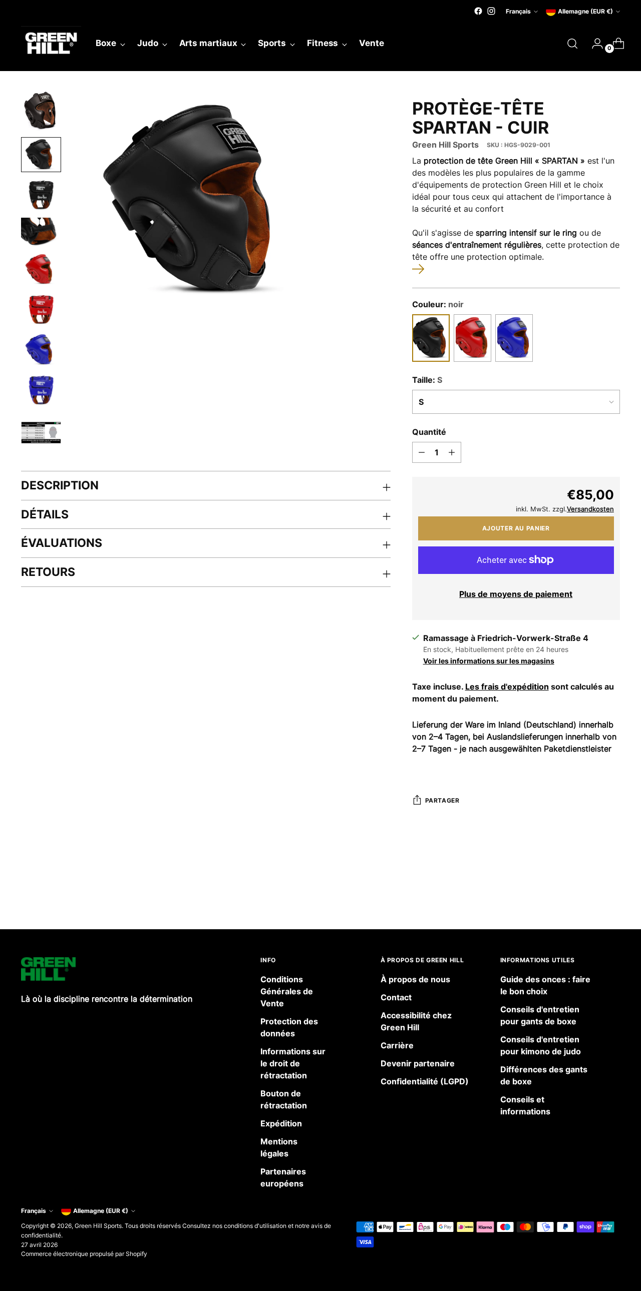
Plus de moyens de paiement (515, 594)
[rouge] (472, 338)
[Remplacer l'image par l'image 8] (41, 390)
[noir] (431, 338)
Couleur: (438, 304)
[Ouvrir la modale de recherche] (572, 44)
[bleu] (514, 338)
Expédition (281, 1123)
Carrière (397, 1045)
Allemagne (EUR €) (585, 11)
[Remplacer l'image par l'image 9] (41, 433)
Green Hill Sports (445, 145)
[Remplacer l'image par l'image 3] (41, 195)
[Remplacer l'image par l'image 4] (41, 232)
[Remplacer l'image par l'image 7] (41, 349)
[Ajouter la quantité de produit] (452, 452)
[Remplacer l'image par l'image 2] (41, 154)
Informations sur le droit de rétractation (293, 1063)
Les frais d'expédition (507, 687)
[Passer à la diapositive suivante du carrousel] (611, 894)
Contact (396, 997)
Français (518, 11)
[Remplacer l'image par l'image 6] (41, 309)
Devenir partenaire (418, 1063)
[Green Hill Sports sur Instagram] (491, 11)
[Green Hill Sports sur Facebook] (478, 11)
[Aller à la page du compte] (593, 44)
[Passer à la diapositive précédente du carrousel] (588, 895)
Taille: (427, 380)
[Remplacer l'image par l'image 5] (41, 269)
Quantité (429, 432)
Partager (442, 800)
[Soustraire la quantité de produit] (422, 452)
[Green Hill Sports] (51, 43)
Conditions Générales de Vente (286, 991)
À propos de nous (415, 979)
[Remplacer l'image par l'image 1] (41, 111)
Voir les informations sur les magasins (488, 661)
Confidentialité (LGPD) (425, 1081)
